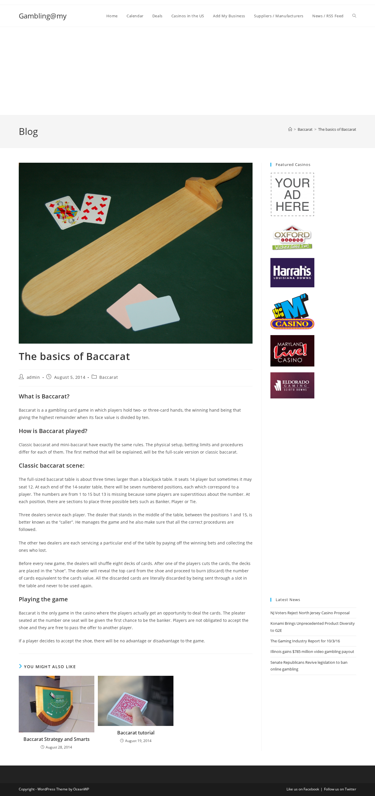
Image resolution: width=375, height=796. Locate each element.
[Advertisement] (187, 71)
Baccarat (108, 377)
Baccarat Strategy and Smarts (56, 739)
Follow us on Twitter (340, 789)
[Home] (290, 129)
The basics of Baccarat (337, 129)
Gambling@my (43, 16)
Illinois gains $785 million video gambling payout (312, 651)
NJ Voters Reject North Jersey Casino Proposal (310, 612)
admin (33, 377)
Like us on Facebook (303, 789)
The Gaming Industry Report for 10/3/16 (305, 641)
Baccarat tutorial (135, 732)
